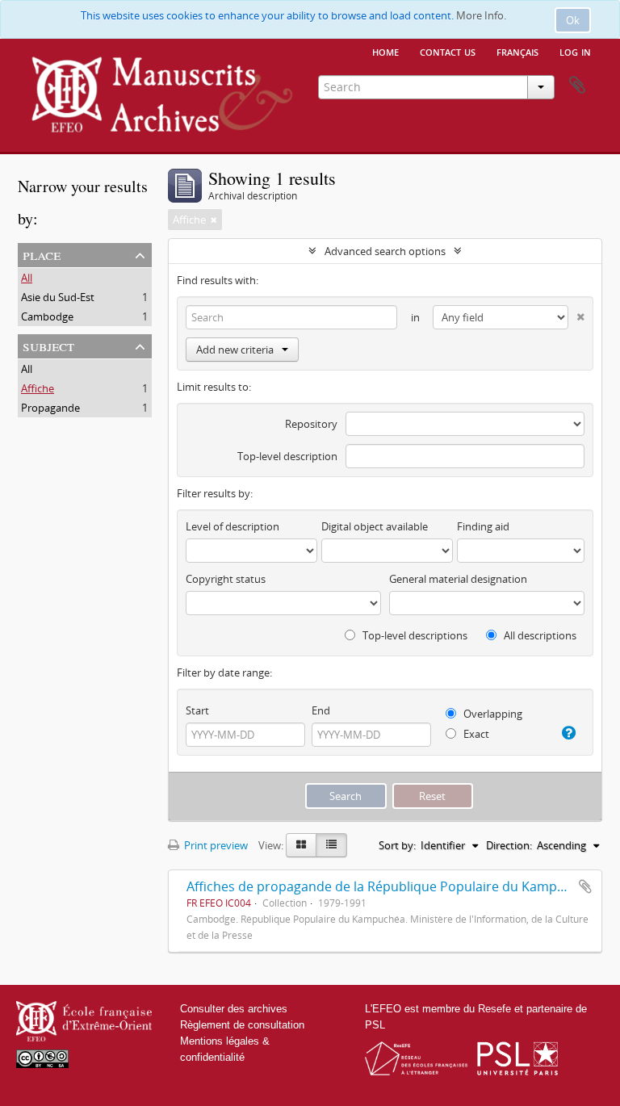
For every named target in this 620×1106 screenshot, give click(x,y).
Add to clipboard (585, 886)
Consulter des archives (233, 1009)
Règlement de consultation (242, 1025)
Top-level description (287, 456)
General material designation (458, 579)
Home (385, 51)
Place (42, 254)
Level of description (232, 526)
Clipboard (577, 85)
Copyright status (226, 579)
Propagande (50, 407)
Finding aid (483, 526)
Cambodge (47, 316)
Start (197, 710)
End (321, 710)
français (517, 51)
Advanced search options (385, 251)
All (26, 277)
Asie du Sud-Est (57, 297)
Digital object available (374, 526)
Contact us (447, 51)
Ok (573, 20)
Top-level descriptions (413, 635)
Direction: (509, 845)
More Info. (481, 15)
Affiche (37, 388)
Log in (575, 51)
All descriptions (538, 635)
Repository (311, 424)
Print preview (215, 845)
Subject (48, 345)
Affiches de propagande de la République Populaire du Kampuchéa (390, 886)
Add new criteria (235, 349)
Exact (475, 734)
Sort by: (397, 845)
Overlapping (491, 713)
